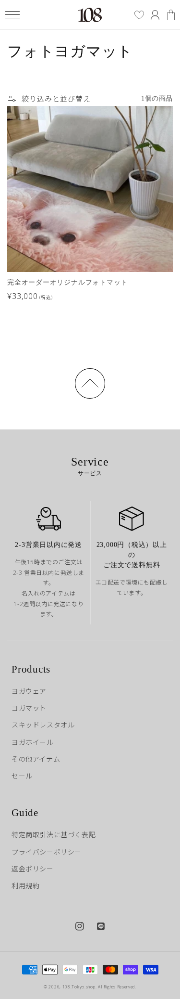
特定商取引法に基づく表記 (54, 834)
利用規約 (25, 885)
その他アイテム (36, 759)
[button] (12, 15)
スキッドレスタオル (43, 724)
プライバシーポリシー (47, 851)
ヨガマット (29, 708)
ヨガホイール (33, 742)
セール (22, 775)
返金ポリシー (33, 868)
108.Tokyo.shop (79, 986)
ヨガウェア (29, 691)
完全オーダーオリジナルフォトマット (67, 282)
